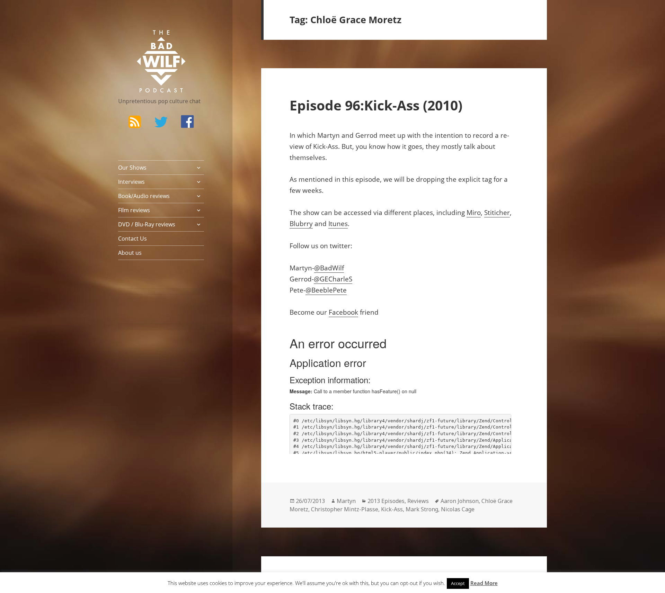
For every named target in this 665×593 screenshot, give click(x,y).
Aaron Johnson (460, 501)
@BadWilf (329, 267)
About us (130, 253)
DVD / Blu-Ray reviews (146, 224)
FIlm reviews (134, 210)
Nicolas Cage (458, 509)
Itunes (338, 223)
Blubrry (301, 223)
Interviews (131, 182)
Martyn (346, 501)
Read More (484, 582)
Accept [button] (458, 583)
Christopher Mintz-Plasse (344, 509)
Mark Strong (422, 509)
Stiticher (497, 212)
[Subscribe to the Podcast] (134, 121)
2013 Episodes (386, 501)
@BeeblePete (326, 290)
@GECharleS (333, 279)
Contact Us (132, 238)
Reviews (418, 501)
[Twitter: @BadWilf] (161, 123)
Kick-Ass (392, 509)
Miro (474, 212)
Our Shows (132, 167)
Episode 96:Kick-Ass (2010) (376, 105)
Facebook (343, 312)
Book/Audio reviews (144, 196)
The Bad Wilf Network (147, 40)
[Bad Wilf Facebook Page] (187, 121)
